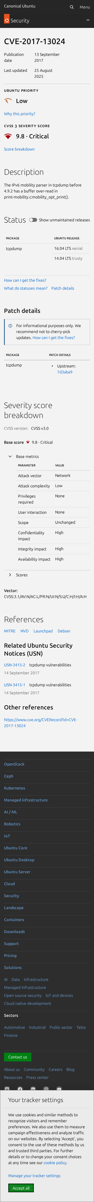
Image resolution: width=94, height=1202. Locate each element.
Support (11, 943)
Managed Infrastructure (25, 987)
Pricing (10, 955)
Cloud (9, 883)
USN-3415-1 (14, 685)
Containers (14, 919)
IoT (7, 836)
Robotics (12, 824)
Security (11, 895)
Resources (13, 1077)
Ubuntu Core (15, 848)
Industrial (37, 1027)
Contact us (17, 1057)
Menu (85, 7)
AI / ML (10, 812)
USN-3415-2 (14, 665)
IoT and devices (59, 995)
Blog (70, 1069)
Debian (64, 631)
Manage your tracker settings (34, 1175)
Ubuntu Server (17, 871)
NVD (25, 631)
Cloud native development (27, 1003)
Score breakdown (19, 149)
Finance (11, 1035)
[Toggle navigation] (88, 20)
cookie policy (55, 1162)
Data (16, 979)
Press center (37, 1077)
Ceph (8, 776)
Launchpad (43, 631)
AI (6, 979)
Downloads (14, 931)
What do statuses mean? (25, 288)
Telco (81, 1027)
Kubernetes (14, 788)
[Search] (72, 7)
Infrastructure (36, 979)
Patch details (62, 288)
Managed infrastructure (26, 800)
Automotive (14, 1027)
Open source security (23, 995)
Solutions (13, 967)
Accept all (21, 1188)
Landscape (14, 907)
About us (12, 1069)
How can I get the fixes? (25, 280)
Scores (22, 575)
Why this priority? (19, 113)
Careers (55, 1069)
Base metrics (27, 456)
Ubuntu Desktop (19, 860)
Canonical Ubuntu (19, 6)
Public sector (61, 1027)
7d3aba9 (64, 372)
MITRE (10, 631)
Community (34, 1069)
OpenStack (14, 764)
